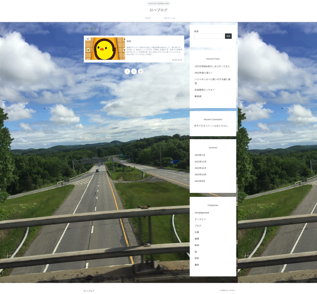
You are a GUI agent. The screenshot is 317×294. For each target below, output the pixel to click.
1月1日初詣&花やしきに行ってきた (212, 66)
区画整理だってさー (205, 90)
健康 (197, 238)
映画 (197, 245)
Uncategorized (202, 212)
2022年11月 (200, 168)
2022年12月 (201, 161)
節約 (197, 258)
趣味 (197, 265)
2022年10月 (201, 174)
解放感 (198, 96)
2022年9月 (200, 181)
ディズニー (200, 219)
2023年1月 (200, 155)
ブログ (198, 225)
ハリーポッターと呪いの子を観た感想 (212, 81)
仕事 (197, 232)
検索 (196, 31)
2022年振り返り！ (204, 73)
